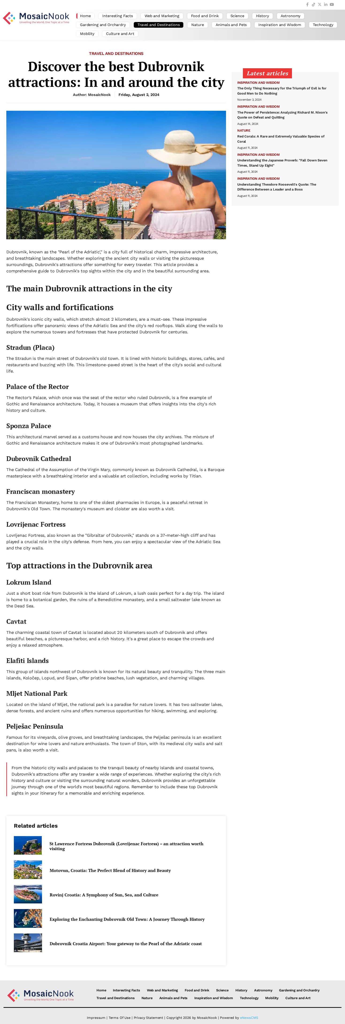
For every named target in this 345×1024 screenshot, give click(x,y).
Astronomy (291, 16)
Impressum (96, 1018)
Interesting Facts (117, 16)
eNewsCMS (249, 1018)
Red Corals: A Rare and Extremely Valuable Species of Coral (281, 138)
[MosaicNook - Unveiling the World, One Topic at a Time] (37, 24)
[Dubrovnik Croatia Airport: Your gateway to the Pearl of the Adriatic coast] (29, 942)
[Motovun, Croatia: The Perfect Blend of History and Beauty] (29, 869)
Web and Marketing (162, 16)
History (262, 16)
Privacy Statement (148, 1018)
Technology (323, 25)
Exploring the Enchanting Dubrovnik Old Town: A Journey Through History (127, 919)
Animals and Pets (231, 25)
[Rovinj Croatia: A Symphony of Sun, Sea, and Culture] (29, 894)
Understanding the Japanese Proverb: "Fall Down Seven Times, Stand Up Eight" (282, 162)
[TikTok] (313, 5)
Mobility (87, 33)
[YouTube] (332, 5)
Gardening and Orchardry (103, 25)
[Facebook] (307, 5)
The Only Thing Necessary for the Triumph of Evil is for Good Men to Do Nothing (281, 90)
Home (85, 16)
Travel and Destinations (159, 25)
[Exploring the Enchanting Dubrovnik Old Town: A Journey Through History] (29, 918)
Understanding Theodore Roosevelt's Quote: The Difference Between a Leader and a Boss (276, 187)
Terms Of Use (119, 1018)
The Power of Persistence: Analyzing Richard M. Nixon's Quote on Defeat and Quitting (282, 114)
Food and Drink (205, 16)
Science (237, 16)
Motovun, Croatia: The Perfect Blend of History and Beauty (110, 870)
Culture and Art (120, 33)
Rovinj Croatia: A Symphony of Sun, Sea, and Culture (104, 894)
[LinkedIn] (326, 5)
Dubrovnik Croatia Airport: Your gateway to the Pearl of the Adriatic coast (126, 943)
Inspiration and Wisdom (279, 25)
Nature (197, 25)
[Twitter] (320, 5)
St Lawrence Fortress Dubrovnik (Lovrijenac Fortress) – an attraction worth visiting (126, 846)
